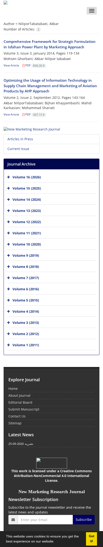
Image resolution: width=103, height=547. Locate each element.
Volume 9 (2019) (25, 255)
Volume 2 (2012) (25, 333)
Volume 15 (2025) (26, 188)
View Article (11, 65)
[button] (56, 542)
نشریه (29, 443)
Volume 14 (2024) (26, 199)
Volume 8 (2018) (25, 266)
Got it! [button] (91, 539)
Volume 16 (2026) (26, 177)
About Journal (19, 395)
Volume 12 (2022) (26, 222)
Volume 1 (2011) (25, 345)
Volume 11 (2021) (26, 233)
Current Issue (18, 148)
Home (13, 388)
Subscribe (84, 519)
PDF (35, 65)
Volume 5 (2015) (25, 300)
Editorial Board (20, 402)
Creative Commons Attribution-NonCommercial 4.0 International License (53, 476)
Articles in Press (20, 139)
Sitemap (15, 423)
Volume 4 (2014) (25, 311)
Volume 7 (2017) (25, 278)
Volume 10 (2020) (26, 244)
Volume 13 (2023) (26, 210)
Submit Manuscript (23, 409)
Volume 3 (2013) (25, 322)
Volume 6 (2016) (25, 289)
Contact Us (17, 416)
